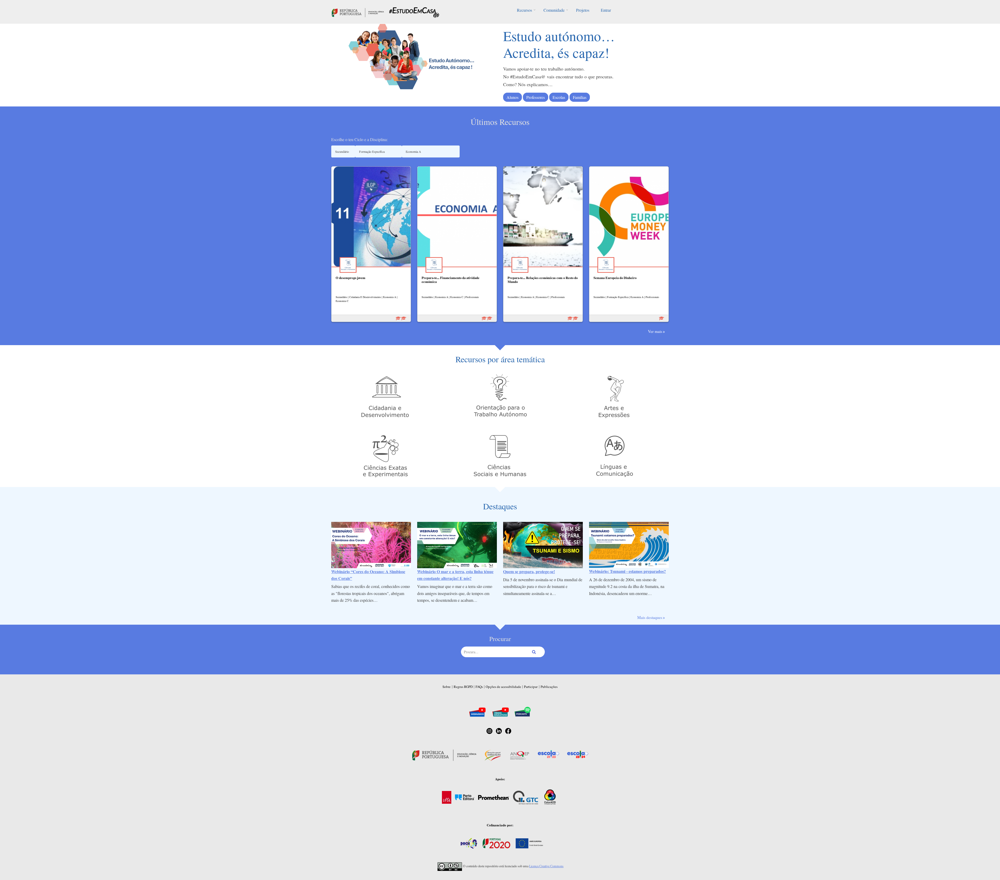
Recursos (524, 10)
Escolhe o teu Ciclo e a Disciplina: (359, 139)
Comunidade (554, 10)
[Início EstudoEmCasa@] (358, 12)
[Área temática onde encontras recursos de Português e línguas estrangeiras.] (614, 455)
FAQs (479, 686)
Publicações (549, 686)
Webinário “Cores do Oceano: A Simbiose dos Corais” (368, 574)
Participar (531, 686)
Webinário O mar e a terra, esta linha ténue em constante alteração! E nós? (455, 574)
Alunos (512, 97)
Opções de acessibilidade (503, 686)
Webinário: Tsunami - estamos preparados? (627, 571)
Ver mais (655, 331)
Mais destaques (649, 617)
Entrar (606, 10)
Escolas (559, 97)
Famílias (579, 97)
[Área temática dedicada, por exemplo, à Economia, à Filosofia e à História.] (500, 455)
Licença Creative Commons (546, 866)
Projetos (582, 10)
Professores (535, 97)
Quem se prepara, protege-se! (529, 571)
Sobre (446, 686)
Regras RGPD (463, 686)
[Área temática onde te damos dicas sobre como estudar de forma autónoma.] (500, 396)
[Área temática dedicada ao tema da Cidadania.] (385, 396)
